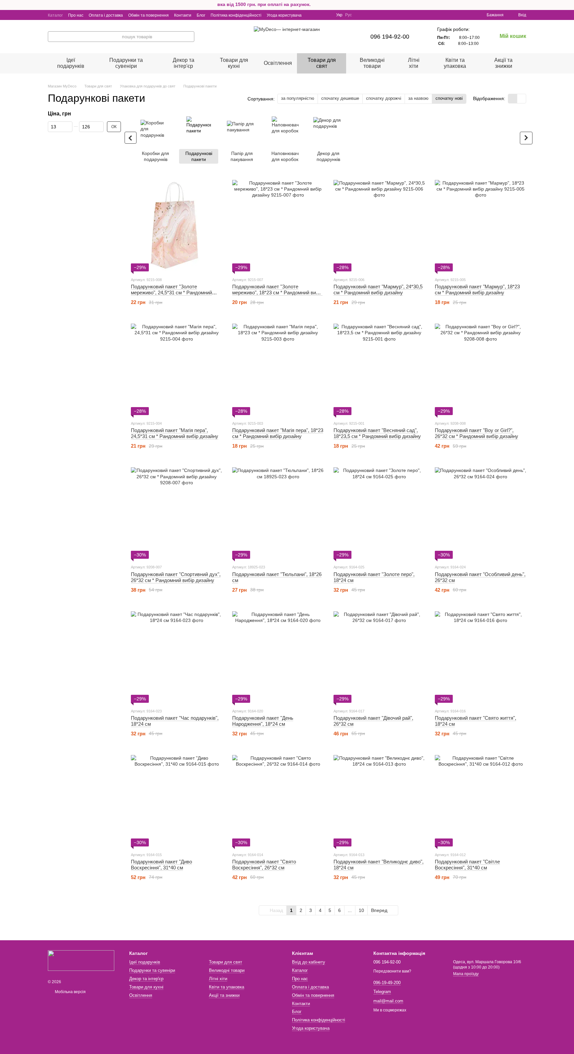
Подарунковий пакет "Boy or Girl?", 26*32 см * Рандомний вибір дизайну (476, 433)
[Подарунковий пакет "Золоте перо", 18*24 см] (379, 513)
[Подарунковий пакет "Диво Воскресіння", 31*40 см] (176, 800)
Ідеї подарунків (70, 63)
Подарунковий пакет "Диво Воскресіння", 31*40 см (161, 864)
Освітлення (278, 63)
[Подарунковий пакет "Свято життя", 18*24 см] (480, 657)
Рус (348, 15)
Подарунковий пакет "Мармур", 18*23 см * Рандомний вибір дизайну (477, 289)
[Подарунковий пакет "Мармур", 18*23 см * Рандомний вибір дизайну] (480, 225)
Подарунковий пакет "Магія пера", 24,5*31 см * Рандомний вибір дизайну (174, 433)
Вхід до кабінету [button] (308, 962)
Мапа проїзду (466, 974)
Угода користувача (284, 15)
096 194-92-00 (389, 37)
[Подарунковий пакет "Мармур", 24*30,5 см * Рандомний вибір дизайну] (379, 225)
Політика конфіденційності (236, 15)
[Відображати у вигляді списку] (521, 98)
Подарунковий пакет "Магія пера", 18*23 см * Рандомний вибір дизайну (277, 433)
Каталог (55, 15)
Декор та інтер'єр (183, 63)
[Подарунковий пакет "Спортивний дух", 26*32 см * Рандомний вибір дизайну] (176, 513)
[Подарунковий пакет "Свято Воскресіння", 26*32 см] (278, 800)
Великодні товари (372, 63)
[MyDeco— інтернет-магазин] (81, 960)
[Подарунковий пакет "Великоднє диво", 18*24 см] (379, 800)
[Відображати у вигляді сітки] (512, 98)
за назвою (418, 98)
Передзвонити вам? (392, 971)
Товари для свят (322, 63)
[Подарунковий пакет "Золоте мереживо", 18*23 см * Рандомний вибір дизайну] (278, 225)
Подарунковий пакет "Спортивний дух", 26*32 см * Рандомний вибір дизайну (176, 577)
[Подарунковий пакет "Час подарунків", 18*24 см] (176, 657)
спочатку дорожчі (383, 98)
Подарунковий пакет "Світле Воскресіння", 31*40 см (467, 864)
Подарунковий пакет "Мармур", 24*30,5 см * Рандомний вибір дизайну (378, 289)
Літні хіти (414, 63)
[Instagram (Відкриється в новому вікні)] (311, 15)
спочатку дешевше (340, 98)
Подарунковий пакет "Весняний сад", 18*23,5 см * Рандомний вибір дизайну (377, 433)
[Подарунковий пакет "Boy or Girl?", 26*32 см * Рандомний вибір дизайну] (480, 369)
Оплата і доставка (106, 15)
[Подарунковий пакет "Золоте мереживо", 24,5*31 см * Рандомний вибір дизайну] (176, 225)
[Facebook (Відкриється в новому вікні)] (319, 15)
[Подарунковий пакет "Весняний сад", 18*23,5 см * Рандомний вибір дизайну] (379, 369)
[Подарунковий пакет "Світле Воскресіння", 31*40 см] (480, 800)
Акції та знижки (503, 63)
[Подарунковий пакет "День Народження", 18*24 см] (278, 657)
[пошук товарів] (189, 36)
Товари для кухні (234, 63)
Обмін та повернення (148, 15)
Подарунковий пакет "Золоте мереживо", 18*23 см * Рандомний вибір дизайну (277, 292)
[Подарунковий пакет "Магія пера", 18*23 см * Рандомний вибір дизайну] (278, 369)
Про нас (75, 15)
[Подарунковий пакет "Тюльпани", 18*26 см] (278, 513)
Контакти (182, 15)
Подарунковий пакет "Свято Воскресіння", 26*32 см (264, 864)
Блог (201, 15)
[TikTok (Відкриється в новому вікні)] (327, 15)
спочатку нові (449, 98)
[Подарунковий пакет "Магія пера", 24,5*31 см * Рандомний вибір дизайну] (176, 369)
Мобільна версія (70, 991)
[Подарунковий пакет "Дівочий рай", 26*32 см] (379, 657)
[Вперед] (526, 138)
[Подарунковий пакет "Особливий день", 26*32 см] (480, 513)
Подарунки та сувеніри (126, 63)
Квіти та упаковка (455, 63)
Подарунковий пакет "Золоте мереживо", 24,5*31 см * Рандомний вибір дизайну (171, 292)
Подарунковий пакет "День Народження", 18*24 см (262, 721)
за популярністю (297, 98)
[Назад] (131, 138)
